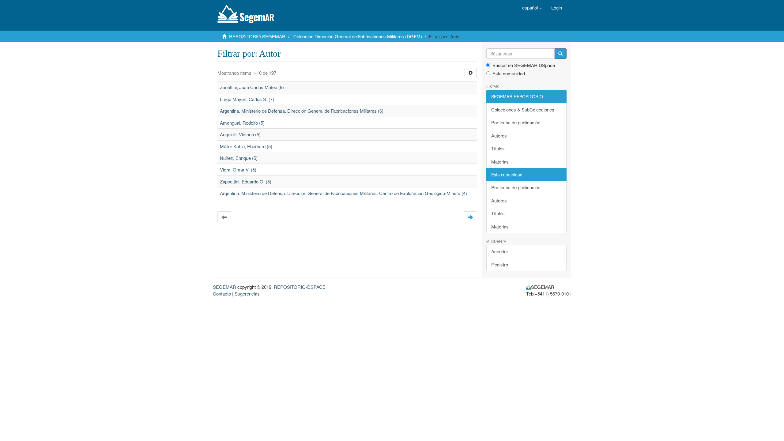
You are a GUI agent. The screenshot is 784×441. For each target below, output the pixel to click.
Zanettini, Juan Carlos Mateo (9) (252, 87)
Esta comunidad (508, 73)
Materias (500, 161)
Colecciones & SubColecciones (522, 109)
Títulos (498, 148)
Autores (499, 135)
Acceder (499, 251)
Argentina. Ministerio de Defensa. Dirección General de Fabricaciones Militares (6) (301, 110)
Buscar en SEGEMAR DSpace (523, 65)
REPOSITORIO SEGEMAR (257, 36)
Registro (499, 264)
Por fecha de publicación (515, 122)
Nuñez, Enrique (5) (239, 158)
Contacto (222, 293)
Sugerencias (247, 293)
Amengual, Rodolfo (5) (242, 122)
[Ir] (560, 53)
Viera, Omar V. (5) (238, 169)
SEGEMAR (224, 287)
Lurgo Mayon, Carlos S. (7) (247, 99)
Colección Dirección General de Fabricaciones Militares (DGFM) (357, 36)
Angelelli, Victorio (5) (240, 134)
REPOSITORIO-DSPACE (300, 287)
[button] (532, 7)
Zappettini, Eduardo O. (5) (245, 181)
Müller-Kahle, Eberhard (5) (246, 146)
